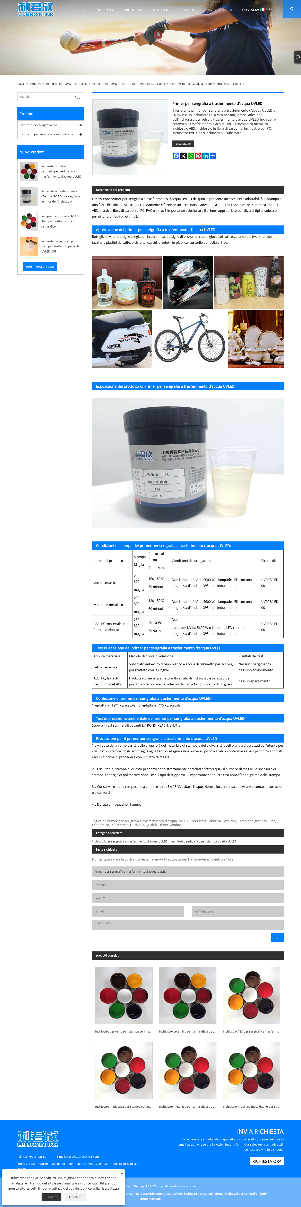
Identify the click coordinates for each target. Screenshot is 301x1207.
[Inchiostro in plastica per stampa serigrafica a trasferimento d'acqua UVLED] (124, 1069)
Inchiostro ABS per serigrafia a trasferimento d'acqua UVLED (253, 1031)
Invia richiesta (183, 144)
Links (127, 1186)
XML (156, 1186)
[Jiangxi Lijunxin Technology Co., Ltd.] (36, 9)
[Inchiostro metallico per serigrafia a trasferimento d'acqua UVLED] (188, 1069)
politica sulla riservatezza (178, 1186)
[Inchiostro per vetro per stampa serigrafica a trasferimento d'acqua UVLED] (124, 993)
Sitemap (138, 1186)
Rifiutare (51, 1197)
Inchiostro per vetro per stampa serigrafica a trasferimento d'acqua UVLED (125, 1031)
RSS (148, 1186)
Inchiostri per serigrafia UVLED (66, 84)
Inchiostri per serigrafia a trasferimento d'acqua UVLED (130, 84)
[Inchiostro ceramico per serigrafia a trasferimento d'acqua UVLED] (188, 993)
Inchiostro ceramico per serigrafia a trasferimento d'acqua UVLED (189, 1031)
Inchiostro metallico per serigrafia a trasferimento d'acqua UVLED (189, 1106)
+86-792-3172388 (34, 1156)
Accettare (75, 1197)
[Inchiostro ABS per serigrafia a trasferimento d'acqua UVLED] (252, 993)
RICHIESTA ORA (267, 1161)
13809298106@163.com (83, 1156)
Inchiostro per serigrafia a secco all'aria (46, 134)
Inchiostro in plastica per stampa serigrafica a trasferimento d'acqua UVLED (125, 1106)
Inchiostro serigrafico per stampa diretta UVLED (203, 841)
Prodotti (35, 84)
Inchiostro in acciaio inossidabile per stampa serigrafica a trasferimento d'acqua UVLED (253, 1106)
